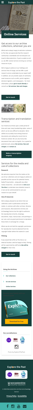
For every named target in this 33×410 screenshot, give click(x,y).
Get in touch (10, 97)
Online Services (11, 286)
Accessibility (22, 396)
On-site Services (11, 281)
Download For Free (16, 321)
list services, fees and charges (18, 86)
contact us (12, 146)
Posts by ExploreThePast (16, 352)
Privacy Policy (11, 396)
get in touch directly (20, 83)
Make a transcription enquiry (13, 154)
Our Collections (11, 276)
